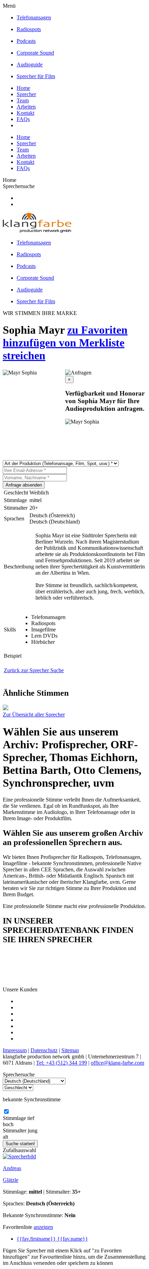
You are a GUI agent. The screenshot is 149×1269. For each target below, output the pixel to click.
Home (23, 88)
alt (5, 1137)
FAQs (23, 119)
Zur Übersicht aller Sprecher (34, 714)
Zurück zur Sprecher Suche (34, 670)
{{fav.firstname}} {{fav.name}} (52, 1239)
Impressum (15, 1050)
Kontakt (25, 113)
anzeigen (43, 1227)
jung (32, 1130)
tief (30, 1118)
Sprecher (26, 94)
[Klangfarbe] (37, 231)
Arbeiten (26, 107)
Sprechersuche (19, 186)
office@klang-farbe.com (117, 1063)
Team (23, 100)
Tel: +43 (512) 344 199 (61, 1063)
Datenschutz (44, 1050)
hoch (8, 1124)
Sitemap (70, 1050)
